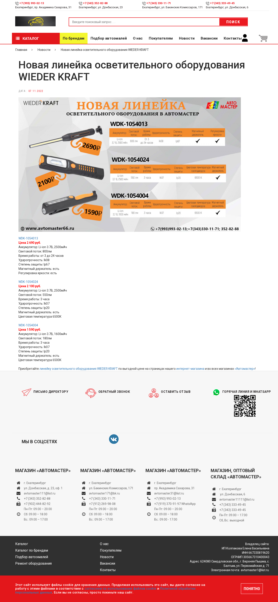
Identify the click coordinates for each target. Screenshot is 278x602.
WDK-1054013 (28, 238)
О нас (138, 38)
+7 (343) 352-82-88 (95, 3)
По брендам (73, 38)
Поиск (233, 22)
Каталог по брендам (31, 550)
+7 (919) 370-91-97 (167, 504)
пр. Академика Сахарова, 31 (174, 488)
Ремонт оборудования (33, 563)
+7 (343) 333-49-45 (222, 3)
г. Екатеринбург (35, 483)
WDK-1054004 (28, 325)
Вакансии (209, 38)
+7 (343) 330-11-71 (158, 3)
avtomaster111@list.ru (39, 493)
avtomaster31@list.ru (169, 493)
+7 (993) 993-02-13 (167, 498)
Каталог (30, 38)
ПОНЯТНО (252, 588)
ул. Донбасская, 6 (232, 494)
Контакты (233, 38)
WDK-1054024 (28, 282)
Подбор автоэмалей (109, 38)
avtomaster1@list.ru (255, 570)
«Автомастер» (245, 368)
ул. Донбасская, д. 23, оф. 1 (43, 488)
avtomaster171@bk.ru (104, 493)
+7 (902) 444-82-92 (37, 504)
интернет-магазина (190, 368)
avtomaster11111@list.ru (236, 499)
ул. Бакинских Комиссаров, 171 (111, 488)
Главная (21, 50)
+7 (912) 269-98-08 (102, 504)
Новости (187, 38)
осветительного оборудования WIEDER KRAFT (84, 368)
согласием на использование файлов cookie (120, 588)
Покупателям (161, 38)
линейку (45, 368)
